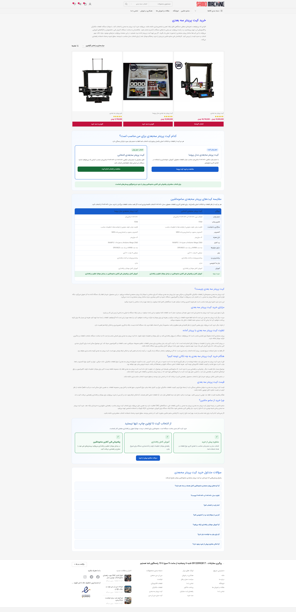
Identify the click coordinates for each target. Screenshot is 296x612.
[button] (148, 124)
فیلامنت (159, 579)
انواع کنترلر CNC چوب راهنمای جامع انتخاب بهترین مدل (113, 576)
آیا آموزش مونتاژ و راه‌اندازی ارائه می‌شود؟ (206, 524)
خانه (223, 575)
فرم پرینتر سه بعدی (116, 113)
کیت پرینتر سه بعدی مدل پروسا (162, 113)
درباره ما (221, 579)
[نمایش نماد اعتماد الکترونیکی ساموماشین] (86, 592)
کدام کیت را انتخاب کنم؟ (211, 505)
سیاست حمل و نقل (187, 579)
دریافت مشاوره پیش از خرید (148, 458)
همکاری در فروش (187, 575)
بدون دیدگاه (109, 581)
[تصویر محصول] (199, 81)
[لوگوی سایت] (210, 4)
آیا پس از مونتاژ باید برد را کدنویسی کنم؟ (206, 515)
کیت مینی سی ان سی (155, 595)
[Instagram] (85, 576)
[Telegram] (91, 576)
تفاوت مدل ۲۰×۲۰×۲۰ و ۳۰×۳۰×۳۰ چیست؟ (205, 495)
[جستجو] (126, 4)
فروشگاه (221, 583)
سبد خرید (190, 595)
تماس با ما (220, 591)
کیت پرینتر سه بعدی (217, 113)
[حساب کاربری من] (90, 4)
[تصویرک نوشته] (127, 578)
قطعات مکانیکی (157, 587)
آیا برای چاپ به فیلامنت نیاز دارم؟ (208, 534)
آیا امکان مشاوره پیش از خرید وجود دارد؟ (206, 544)
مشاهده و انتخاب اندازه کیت (111, 169)
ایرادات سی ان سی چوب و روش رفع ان (114, 587)
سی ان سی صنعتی (156, 575)
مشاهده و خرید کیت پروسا (185, 169)
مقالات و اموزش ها (218, 587)
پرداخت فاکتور (188, 587)
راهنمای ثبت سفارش (186, 591)
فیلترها (74, 46)
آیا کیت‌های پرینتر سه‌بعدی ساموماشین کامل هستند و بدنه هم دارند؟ (197, 486)
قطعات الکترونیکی (156, 583)
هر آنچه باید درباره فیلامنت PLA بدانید (114, 599)
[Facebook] (98, 576)
